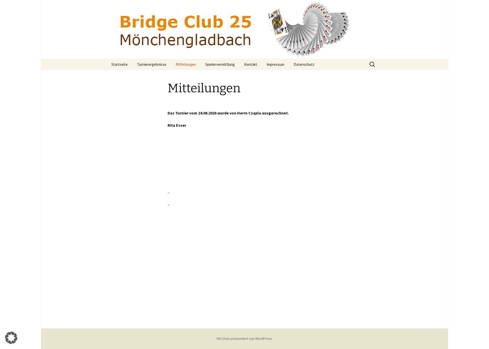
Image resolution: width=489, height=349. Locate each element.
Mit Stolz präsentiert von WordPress (244, 338)
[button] (11, 338)
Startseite (119, 64)
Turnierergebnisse (151, 64)
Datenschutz (304, 64)
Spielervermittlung (220, 64)
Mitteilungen (186, 64)
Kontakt (250, 64)
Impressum (275, 64)
